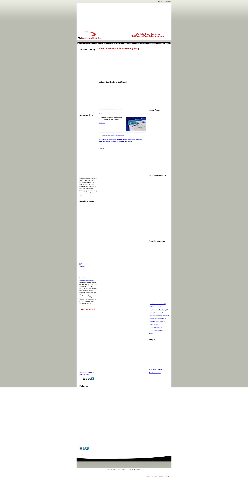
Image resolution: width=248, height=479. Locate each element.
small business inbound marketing (160, 315)
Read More (102, 123)
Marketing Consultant (86, 280)
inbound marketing (156, 312)
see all (151, 333)
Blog (163, 1)
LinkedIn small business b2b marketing (114, 139)
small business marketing (158, 304)
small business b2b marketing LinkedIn (121, 141)
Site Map (167, 476)
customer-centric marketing (158, 318)
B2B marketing (155, 307)
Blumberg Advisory (155, 373)
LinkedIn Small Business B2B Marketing (113, 82)
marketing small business (157, 321)
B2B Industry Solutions (156, 369)
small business (154, 324)
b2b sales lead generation (157, 330)
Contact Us (168, 1)
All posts (101, 148)
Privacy (161, 476)
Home (159, 1)
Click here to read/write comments (116, 135)
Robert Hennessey (108, 109)
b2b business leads (156, 327)
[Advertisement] (124, 16)
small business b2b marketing (159, 310)
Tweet (100, 113)
